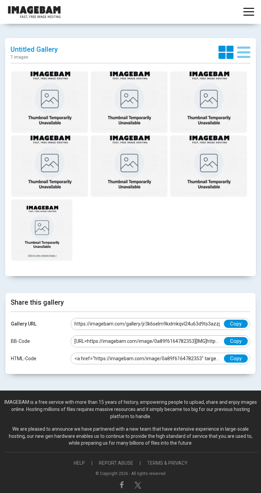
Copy (236, 324)
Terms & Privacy (167, 463)
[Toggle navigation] (248, 12)
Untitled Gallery (34, 49)
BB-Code (20, 341)
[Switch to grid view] (228, 53)
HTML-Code (23, 358)
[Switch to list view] (243, 53)
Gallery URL (23, 324)
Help (79, 463)
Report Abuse (116, 463)
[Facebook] (123, 485)
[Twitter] (138, 485)
